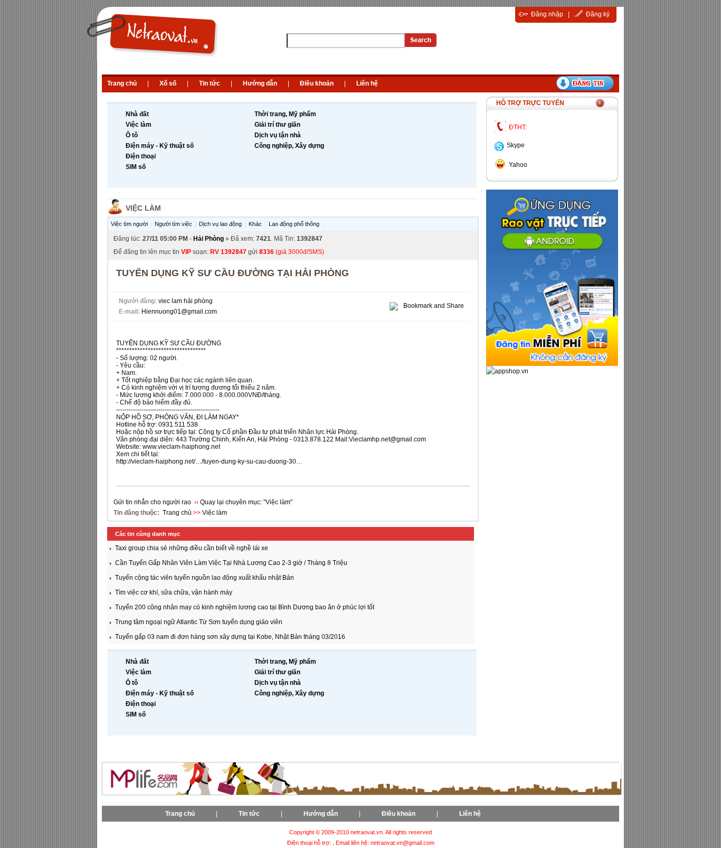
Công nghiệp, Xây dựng (289, 145)
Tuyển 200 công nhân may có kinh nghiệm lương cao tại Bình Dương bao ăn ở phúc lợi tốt (244, 607)
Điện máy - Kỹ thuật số (160, 145)
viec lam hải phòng (185, 301)
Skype (516, 145)
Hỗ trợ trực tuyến (530, 103)
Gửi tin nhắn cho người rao (153, 502)
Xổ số (167, 83)
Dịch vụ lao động (220, 224)
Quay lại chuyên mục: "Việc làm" (246, 502)
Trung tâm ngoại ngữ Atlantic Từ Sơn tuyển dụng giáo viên (198, 622)
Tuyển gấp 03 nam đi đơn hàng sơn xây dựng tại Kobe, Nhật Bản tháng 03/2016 (230, 636)
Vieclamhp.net (369, 439)
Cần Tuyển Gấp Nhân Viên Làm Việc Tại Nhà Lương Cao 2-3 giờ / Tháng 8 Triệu (231, 563)
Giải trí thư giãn (277, 124)
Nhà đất (137, 114)
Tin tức (209, 83)
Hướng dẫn (260, 83)
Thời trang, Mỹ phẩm (285, 114)
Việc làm (138, 124)
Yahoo (518, 164)
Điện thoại (141, 156)
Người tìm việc (173, 224)
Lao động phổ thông (294, 224)
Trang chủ (122, 83)
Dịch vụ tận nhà (277, 135)
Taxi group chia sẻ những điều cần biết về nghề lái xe (191, 548)
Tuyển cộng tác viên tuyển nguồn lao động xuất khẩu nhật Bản (204, 577)
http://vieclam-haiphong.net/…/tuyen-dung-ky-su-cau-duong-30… (209, 461)
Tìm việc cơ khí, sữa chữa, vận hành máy (173, 592)
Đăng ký (598, 14)
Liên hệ (367, 83)
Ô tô (132, 135)
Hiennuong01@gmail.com (179, 311)
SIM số (136, 167)
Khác (255, 224)
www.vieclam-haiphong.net (181, 446)
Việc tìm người (129, 224)
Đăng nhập (547, 14)
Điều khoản (317, 83)
